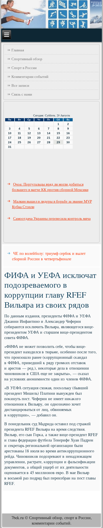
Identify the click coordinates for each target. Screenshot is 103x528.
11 (19, 133)
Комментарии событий (29, 76)
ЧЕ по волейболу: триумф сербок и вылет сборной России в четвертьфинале (49, 256)
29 (58, 142)
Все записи (20, 85)
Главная (17, 50)
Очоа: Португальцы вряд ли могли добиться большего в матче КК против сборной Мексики (50, 187)
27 (39, 142)
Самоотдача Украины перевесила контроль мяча (52, 218)
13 (39, 133)
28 (48, 142)
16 (68, 133)
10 (9, 133)
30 (68, 142)
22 (58, 137)
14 (48, 133)
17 (9, 137)
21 (48, 137)
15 (58, 133)
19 (29, 137)
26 (29, 142)
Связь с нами (21, 94)
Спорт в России (24, 67)
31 (9, 146)
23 (68, 137)
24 (9, 142)
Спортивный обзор (26, 58)
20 (39, 137)
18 (19, 137)
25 (19, 142)
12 (29, 133)
